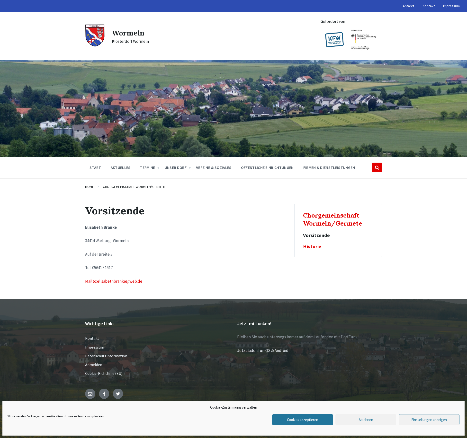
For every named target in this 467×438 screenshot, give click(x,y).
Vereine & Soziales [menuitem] (214, 167)
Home (89, 186)
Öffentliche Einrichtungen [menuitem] (267, 167)
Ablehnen (366, 419)
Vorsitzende (316, 235)
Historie (312, 246)
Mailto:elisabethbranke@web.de (113, 281)
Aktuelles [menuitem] (121, 167)
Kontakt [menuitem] (428, 6)
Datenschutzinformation (106, 355)
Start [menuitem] (95, 167)
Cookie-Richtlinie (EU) (103, 373)
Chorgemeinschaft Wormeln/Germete (134, 186)
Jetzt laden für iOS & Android (262, 350)
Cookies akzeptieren (302, 419)
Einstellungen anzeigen (429, 419)
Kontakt (92, 338)
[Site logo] (95, 45)
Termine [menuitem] (147, 167)
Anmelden (93, 364)
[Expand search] (377, 167)
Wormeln (128, 32)
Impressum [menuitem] (451, 6)
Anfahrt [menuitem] (408, 6)
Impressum (94, 347)
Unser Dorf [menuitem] (176, 167)
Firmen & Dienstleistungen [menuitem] (329, 167)
